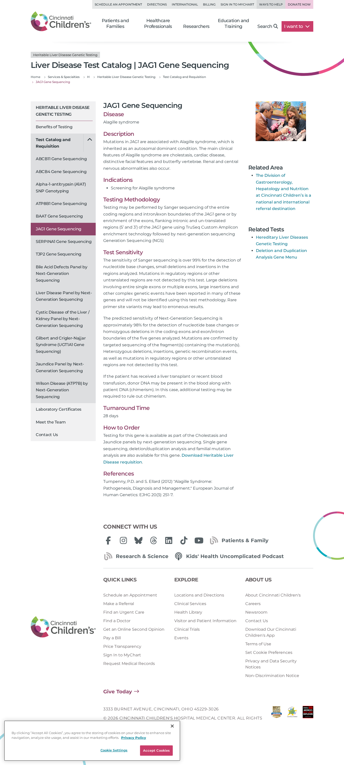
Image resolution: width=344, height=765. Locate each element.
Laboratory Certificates (58, 409)
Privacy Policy (133, 738)
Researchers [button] (196, 26)
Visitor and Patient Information (205, 620)
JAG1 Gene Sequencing (58, 229)
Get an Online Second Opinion (133, 629)
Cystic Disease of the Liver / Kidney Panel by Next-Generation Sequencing (62, 319)
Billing (209, 4)
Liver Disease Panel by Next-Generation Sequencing (64, 296)
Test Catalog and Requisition (53, 143)
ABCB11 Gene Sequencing (61, 158)
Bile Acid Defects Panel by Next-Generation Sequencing (61, 274)
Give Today (117, 692)
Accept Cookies (156, 750)
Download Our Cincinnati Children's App (270, 632)
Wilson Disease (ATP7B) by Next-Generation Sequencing (62, 390)
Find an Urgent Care (123, 612)
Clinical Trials (187, 629)
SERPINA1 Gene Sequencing (64, 241)
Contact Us (47, 434)
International (185, 4)
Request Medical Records (129, 663)
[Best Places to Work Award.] (292, 718)
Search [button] (264, 26)
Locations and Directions (199, 595)
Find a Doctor (116, 620)
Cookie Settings (114, 750)
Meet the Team (51, 422)
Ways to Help (271, 4)
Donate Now (299, 4)
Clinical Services (190, 603)
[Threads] (154, 540)
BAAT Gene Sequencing (59, 216)
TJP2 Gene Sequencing (58, 254)
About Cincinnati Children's (273, 595)
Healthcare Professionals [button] (158, 23)
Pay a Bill (112, 637)
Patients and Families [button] (115, 23)
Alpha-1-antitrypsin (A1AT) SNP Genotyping (61, 187)
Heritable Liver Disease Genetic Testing (63, 110)
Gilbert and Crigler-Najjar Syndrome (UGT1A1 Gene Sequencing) (61, 345)
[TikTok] (184, 540)
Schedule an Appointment (118, 4)
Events (181, 637)
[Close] (172, 726)
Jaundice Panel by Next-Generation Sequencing (60, 367)
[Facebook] (108, 540)
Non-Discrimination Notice (272, 675)
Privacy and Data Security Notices (271, 664)
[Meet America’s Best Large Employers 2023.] (308, 718)
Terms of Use (258, 644)
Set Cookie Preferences (268, 652)
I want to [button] (294, 26)
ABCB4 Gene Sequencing (61, 171)
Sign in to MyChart (237, 4)
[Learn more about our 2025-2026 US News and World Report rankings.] (276, 718)
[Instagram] (123, 540)
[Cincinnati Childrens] (63, 627)
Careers (253, 603)
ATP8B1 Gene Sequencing (61, 203)
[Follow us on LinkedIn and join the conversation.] (169, 540)
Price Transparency (122, 646)
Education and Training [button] (233, 23)
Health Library (188, 612)
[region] (92, 740)
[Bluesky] (138, 540)
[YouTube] (199, 540)
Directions (157, 4)
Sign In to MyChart (122, 655)
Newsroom (256, 612)
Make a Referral (118, 603)
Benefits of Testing (54, 126)
